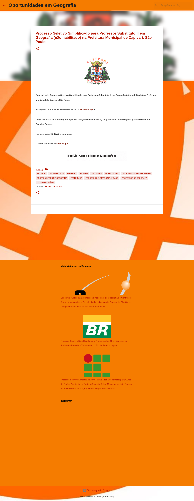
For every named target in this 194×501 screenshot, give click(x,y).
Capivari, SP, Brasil (53, 186)
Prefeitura (76, 178)
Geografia (96, 174)
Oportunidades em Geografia (42, 5)
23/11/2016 (41, 174)
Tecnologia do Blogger (98, 490)
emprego (71, 174)
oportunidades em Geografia (52, 178)
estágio (84, 174)
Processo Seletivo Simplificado (101, 178)
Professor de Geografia (134, 178)
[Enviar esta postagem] (47, 170)
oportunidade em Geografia (136, 174)
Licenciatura (112, 174)
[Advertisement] (97, 237)
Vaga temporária (45, 183)
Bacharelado (57, 174)
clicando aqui (87, 109)
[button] (37, 49)
